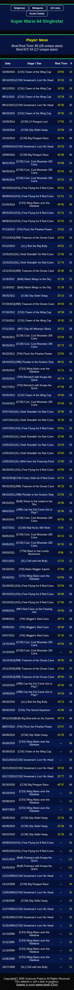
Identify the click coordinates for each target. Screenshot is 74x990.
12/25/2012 (8, 254)
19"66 (60, 395)
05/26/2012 (8, 337)
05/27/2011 (8, 527)
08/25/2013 (8, 212)
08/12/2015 (8, 88)
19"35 (60, 113)
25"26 (60, 817)
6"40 (60, 527)
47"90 (60, 569)
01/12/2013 (8, 245)
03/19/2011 (8, 569)
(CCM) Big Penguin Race (34, 138)
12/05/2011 (8, 436)
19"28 (60, 96)
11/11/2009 (8, 942)
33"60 (60, 453)
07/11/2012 (8, 328)
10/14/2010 (8, 660)
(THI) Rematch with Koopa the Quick (34, 378)
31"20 (60, 635)
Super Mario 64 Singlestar (37, 21)
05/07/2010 (8, 809)
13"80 (60, 461)
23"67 (60, 726)
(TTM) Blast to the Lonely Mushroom (34, 552)
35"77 (60, 776)
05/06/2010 (8, 817)
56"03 (60, 519)
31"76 (60, 262)
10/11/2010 (8, 668)
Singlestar (19, 8)
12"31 (60, 560)
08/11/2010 (8, 718)
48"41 (60, 362)
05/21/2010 (8, 759)
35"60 (60, 768)
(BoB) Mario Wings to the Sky (34, 279)
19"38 (60, 312)
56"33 (60, 544)
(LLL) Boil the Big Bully (34, 245)
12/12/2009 (8, 884)
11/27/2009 (8, 909)
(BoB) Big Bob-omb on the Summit (34, 718)
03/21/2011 (8, 560)
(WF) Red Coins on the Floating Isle (34, 610)
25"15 (60, 295)
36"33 (60, 486)
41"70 (60, 478)
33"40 (60, 685)
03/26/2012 (8, 370)
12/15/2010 (8, 643)
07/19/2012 (8, 304)
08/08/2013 (8, 221)
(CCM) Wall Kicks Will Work (34, 527)
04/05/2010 (8, 851)
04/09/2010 (8, 842)
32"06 (60, 411)
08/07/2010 (8, 726)
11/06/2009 (8, 958)
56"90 (60, 594)
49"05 (60, 204)
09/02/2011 (8, 511)
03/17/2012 (8, 386)
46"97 (60, 784)
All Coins (55, 8)
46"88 (60, 154)
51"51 (60, 196)
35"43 (60, 80)
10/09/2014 (8, 146)
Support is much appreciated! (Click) (37, 984)
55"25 (60, 179)
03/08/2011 (8, 618)
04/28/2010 (8, 826)
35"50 (60, 105)
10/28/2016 (8, 71)
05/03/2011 (8, 552)
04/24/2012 (8, 362)
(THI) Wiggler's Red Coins (34, 618)
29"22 (60, 328)
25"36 (60, 834)
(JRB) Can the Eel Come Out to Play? (34, 511)
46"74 (60, 378)
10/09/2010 (8, 693)
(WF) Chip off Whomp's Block (34, 328)
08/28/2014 (8, 171)
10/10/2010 (8, 676)
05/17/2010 (8, 776)
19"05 (60, 88)
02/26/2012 (8, 395)
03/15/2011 (8, 594)
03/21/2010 (8, 859)
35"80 (60, 270)
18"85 (60, 71)
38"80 (60, 676)
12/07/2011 (8, 420)
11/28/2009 (8, 900)
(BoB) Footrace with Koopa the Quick (34, 859)
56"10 (60, 536)
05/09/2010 (8, 801)
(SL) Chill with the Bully (34, 560)
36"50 (60, 660)
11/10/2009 (8, 950)
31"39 (60, 287)
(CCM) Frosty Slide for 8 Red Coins (34, 478)
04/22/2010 (8, 834)
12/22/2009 (8, 875)
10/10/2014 (8, 138)
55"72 (60, 345)
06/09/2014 (8, 196)
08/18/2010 (8, 701)
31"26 (60, 279)
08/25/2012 (8, 295)
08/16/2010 (8, 710)
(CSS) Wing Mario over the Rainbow (34, 204)
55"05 (60, 171)
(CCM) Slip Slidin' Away (34, 129)
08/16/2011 (8, 519)
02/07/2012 (8, 411)
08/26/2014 (8, 179)
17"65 (60, 121)
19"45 (60, 320)
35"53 (60, 146)
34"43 (60, 693)
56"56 (60, 643)
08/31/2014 (8, 163)
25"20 (60, 734)
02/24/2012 (8, 403)
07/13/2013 (8, 229)
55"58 (60, 337)
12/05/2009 (8, 892)
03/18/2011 (8, 577)
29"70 (60, 618)
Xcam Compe (37, 13)
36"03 (60, 304)
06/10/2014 (8, 187)
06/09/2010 (8, 734)
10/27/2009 (8, 967)
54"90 (60, 469)
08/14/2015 (8, 80)
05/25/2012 (8, 345)
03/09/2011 (8, 610)
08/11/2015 (8, 96)
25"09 (60, 129)
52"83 (60, 494)
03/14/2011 (8, 602)
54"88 (60, 163)
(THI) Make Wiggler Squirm (34, 569)
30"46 (60, 627)
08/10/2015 (8, 113)
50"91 (60, 187)
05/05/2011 (8, 536)
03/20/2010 (8, 867)
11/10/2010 (8, 652)
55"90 (60, 403)
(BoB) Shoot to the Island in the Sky (34, 503)
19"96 (60, 502)
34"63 (60, 237)
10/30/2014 (8, 121)
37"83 (60, 668)
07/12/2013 (8, 237)
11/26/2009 (8, 917)
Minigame (37, 8)
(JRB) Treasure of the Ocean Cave (34, 237)
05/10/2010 (8, 792)
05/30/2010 (8, 743)
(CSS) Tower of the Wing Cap (34, 71)
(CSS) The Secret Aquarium (34, 710)
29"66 (60, 610)
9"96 (60, 552)
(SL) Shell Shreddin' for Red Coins (34, 254)
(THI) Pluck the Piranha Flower (34, 229)
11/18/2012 (8, 279)
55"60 (60, 585)
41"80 (60, 710)
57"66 (60, 602)
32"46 (60, 511)
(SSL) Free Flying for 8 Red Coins (34, 187)
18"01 (60, 245)
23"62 (60, 229)
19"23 (60, 701)
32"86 (60, 436)
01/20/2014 (8, 204)
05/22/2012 (8, 353)
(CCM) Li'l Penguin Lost (34, 121)
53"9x (60, 428)
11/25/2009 (8, 925)
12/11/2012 (8, 270)
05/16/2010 (8, 784)
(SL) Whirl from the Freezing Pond (34, 461)
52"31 (60, 212)
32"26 (60, 420)
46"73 (60, 718)
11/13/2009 (8, 933)
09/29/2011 (8, 469)
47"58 (60, 386)
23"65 (60, 353)
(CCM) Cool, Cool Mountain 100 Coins (34, 163)
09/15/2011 (8, 478)
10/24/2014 (8, 129)
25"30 (60, 826)
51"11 (61, 370)
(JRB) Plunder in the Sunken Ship (34, 362)
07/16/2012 (8, 312)
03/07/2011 (8, 635)
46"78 (60, 138)
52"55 (60, 221)
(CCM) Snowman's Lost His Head (34, 80)
